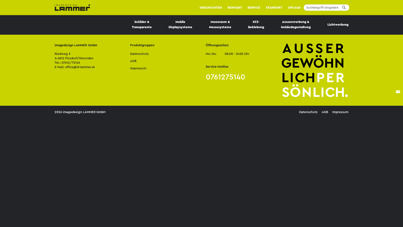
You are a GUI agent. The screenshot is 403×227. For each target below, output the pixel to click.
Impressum (138, 68)
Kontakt (235, 7)
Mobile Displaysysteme (180, 24)
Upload (294, 7)
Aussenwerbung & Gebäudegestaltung (296, 24)
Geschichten (211, 7)
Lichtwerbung (337, 24)
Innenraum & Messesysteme (220, 24)
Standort (274, 7)
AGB (133, 61)
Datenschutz (139, 53)
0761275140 (225, 76)
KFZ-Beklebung (256, 24)
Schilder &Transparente (142, 24)
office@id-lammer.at (80, 67)
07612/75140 (70, 62)
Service (253, 7)
